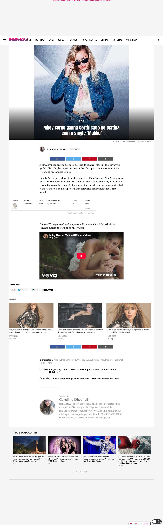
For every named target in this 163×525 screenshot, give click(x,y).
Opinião (104, 40)
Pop (102, 360)
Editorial (117, 40)
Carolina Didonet (58, 149)
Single (42, 363)
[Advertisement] (81, 18)
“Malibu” (44, 177)
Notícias (39, 40)
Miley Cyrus (113, 164)
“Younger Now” (103, 177)
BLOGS (61, 40)
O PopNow (131, 40)
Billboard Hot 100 (70, 360)
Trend (49, 363)
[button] (157, 521)
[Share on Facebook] (57, 159)
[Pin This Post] (89, 159)
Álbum (57, 360)
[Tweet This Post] (73, 159)
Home (28, 40)
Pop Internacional (114, 360)
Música (95, 360)
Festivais (73, 40)
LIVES (51, 40)
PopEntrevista (89, 40)
